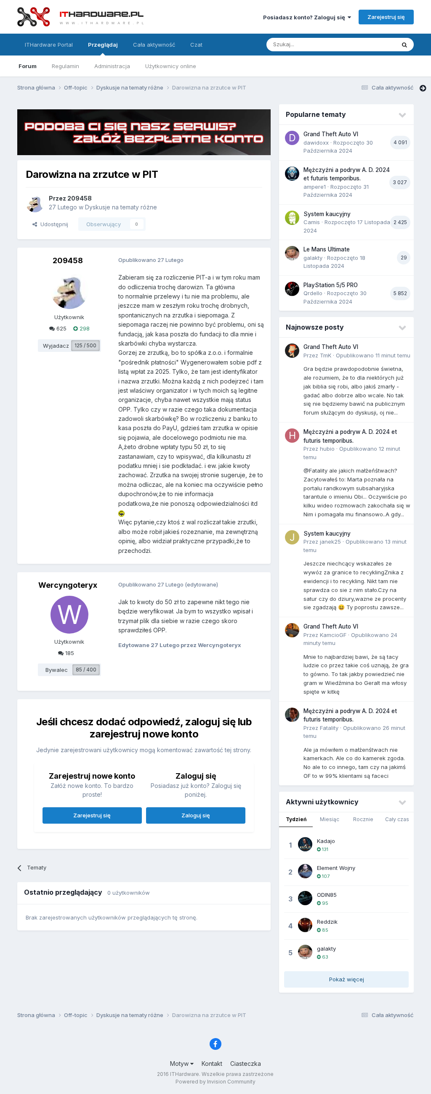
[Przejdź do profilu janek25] (292, 537)
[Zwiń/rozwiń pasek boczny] (422, 88)
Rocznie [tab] (363, 819)
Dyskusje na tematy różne (121, 207)
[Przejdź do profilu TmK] (292, 351)
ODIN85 (327, 894)
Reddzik (327, 921)
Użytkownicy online (170, 66)
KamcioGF (333, 635)
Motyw (180, 1063)
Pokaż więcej (346, 979)
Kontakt (212, 1063)
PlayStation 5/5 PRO (330, 285)
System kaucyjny (327, 214)
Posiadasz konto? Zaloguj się (305, 17)
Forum (28, 66)
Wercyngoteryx (67, 585)
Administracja (112, 66)
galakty (312, 257)
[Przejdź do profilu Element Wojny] (305, 871)
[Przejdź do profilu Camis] (292, 218)
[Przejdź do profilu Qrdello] (292, 289)
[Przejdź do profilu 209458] (35, 203)
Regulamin (65, 66)
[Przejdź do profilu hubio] (292, 435)
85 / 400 (86, 669)
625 (61, 328)
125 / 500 (85, 345)
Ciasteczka (245, 1063)
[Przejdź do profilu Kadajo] (305, 844)
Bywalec (56, 669)
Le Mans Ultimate (326, 249)
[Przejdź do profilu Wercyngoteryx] (69, 615)
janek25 (330, 541)
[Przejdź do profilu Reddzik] (305, 925)
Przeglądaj (103, 44)
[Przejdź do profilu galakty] (292, 253)
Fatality (329, 727)
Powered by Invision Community (215, 1081)
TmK (325, 355)
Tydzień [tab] (296, 819)
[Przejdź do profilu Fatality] (292, 715)
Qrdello (312, 293)
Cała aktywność (154, 44)
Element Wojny (336, 867)
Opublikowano (373, 355)
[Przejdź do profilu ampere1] (292, 173)
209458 (79, 198)
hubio (327, 448)
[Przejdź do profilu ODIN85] (305, 898)
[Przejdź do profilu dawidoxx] (292, 138)
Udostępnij (52, 224)
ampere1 (314, 186)
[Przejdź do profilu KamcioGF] (292, 630)
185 (69, 653)
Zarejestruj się (386, 16)
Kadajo (326, 841)
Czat (196, 44)
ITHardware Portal (49, 44)
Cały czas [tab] (397, 819)
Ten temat (371, 44)
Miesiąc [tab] (329, 819)
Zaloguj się (195, 815)
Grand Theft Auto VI (330, 134)
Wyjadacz (56, 345)
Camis (311, 222)
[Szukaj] (404, 44)
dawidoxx (316, 142)
